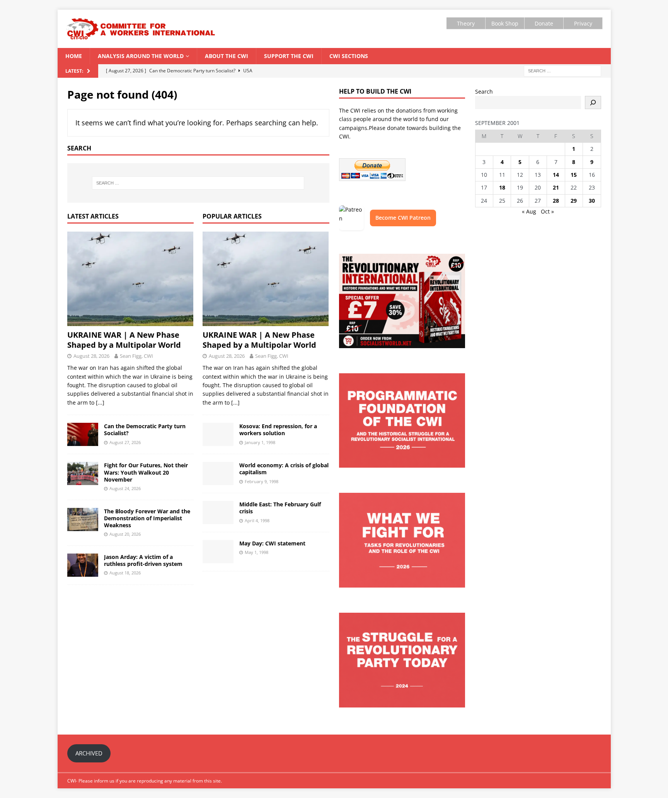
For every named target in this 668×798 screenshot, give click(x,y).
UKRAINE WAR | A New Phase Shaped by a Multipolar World (125, 340)
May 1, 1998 (256, 552)
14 (556, 174)
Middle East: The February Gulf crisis (280, 508)
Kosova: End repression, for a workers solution (278, 429)
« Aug (529, 211)
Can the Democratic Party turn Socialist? (145, 429)
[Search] (593, 102)
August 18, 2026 (125, 573)
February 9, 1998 (261, 481)
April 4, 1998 (257, 520)
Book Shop (504, 23)
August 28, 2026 (91, 355)
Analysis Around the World (141, 56)
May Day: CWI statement (272, 543)
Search (484, 91)
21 (556, 187)
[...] (100, 402)
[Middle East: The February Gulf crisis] (218, 512)
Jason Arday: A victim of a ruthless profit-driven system (143, 560)
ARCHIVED (88, 753)
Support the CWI (289, 56)
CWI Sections (348, 56)
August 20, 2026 (125, 534)
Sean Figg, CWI (136, 355)
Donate (544, 23)
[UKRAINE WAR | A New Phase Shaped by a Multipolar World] (130, 278)
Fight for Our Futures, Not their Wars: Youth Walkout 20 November (146, 472)
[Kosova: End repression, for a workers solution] (218, 434)
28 (556, 200)
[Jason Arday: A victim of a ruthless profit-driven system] (82, 565)
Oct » (547, 211)
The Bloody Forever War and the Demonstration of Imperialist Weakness (147, 518)
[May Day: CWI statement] (218, 551)
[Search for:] (562, 70)
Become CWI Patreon (403, 217)
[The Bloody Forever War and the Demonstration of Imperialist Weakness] (82, 519)
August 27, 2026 (125, 442)
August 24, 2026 (125, 488)
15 (574, 174)
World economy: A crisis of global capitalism (284, 468)
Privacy (583, 23)
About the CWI (226, 56)
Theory (466, 23)
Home (73, 56)
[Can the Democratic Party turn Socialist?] (82, 434)
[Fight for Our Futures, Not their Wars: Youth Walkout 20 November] (82, 473)
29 (574, 200)
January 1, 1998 (260, 442)
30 (592, 200)
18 (502, 187)
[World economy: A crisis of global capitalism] (218, 473)
